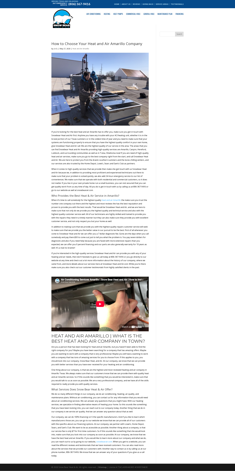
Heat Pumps (118, 14)
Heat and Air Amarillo (80, 48)
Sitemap (102, 467)
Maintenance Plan (165, 14)
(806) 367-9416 (71, 4)
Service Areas (162, 4)
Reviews (136, 4)
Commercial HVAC (133, 14)
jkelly (56, 48)
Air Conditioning (93, 14)
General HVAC (148, 14)
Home (116, 4)
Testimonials (177, 4)
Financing (180, 14)
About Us (126, 4)
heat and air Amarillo (111, 200)
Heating (107, 14)
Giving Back (147, 4)
